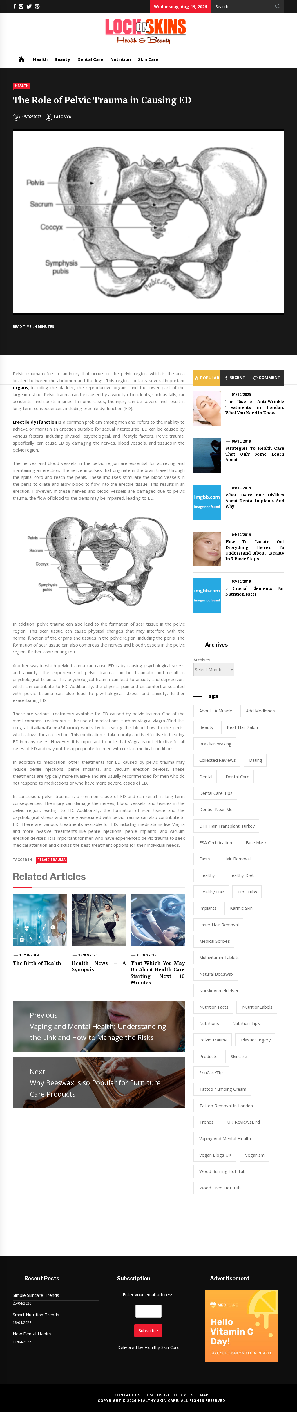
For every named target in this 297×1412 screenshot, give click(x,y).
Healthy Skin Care (162, 1347)
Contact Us (127, 1395)
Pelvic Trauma (51, 859)
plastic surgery (256, 1040)
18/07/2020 (87, 955)
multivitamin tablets (219, 957)
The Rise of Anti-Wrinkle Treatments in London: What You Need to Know (254, 407)
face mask (256, 842)
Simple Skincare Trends (36, 1295)
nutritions (209, 1023)
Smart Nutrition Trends (36, 1314)
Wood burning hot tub (222, 1171)
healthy (207, 875)
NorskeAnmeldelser (219, 990)
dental (205, 776)
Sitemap (200, 1395)
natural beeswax (216, 974)
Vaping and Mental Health (225, 1138)
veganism (255, 1155)
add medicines (260, 711)
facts (204, 859)
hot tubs (247, 892)
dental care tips (216, 793)
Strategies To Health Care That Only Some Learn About (254, 454)
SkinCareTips (212, 1072)
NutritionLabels (257, 1007)
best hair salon (242, 727)
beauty (206, 727)
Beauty (62, 59)
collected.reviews (217, 760)
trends (206, 1122)
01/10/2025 (241, 394)
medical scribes (214, 941)
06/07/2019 (146, 955)
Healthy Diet (240, 875)
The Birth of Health (37, 963)
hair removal (236, 859)
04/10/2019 (241, 534)
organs (20, 387)
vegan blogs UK (215, 1155)
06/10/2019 (241, 441)
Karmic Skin (241, 908)
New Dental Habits (32, 1334)
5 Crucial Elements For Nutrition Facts (254, 591)
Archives (201, 659)
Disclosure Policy (165, 1395)
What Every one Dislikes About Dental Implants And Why (254, 500)
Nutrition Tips (246, 1023)
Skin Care (148, 59)
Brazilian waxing (215, 744)
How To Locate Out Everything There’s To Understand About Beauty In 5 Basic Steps (254, 550)
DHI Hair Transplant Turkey (227, 826)
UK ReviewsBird (243, 1122)
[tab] (206, 378)
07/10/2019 (241, 581)
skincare (239, 1056)
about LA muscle (216, 711)
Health (40, 59)
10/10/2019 (29, 955)
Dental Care (90, 59)
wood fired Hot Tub (220, 1188)
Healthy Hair (211, 892)
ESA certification (215, 842)
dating (255, 760)
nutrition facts (214, 1007)
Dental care (237, 776)
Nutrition (120, 59)
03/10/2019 (241, 487)
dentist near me (216, 809)
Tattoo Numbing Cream (223, 1089)
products (208, 1056)
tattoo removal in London (226, 1105)
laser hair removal (219, 924)
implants (208, 908)
